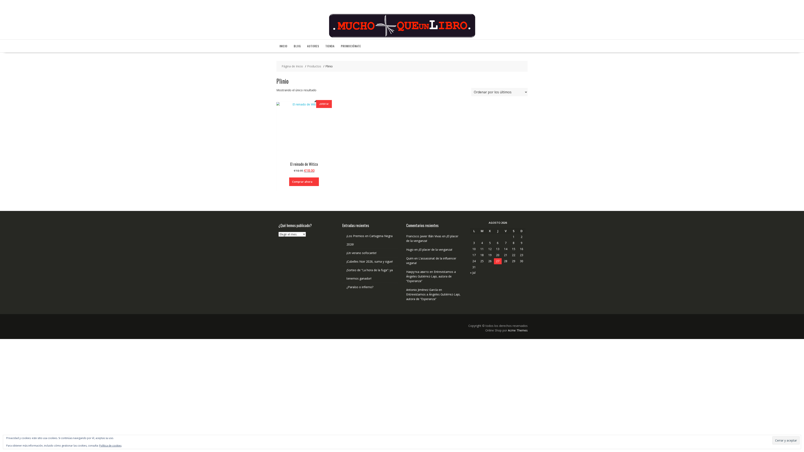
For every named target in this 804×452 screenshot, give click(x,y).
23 (521, 255)
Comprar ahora (302, 182)
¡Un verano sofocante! (361, 253)
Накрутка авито (417, 272)
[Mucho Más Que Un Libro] (402, 37)
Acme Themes (518, 330)
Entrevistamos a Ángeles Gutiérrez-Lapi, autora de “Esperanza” (431, 276)
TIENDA (330, 46)
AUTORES (313, 46)
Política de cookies (110, 445)
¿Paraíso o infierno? (360, 287)
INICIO (283, 46)
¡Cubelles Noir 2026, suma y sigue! (370, 261)
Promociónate (351, 46)
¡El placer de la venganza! (435, 250)
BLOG (297, 46)
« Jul (472, 273)
